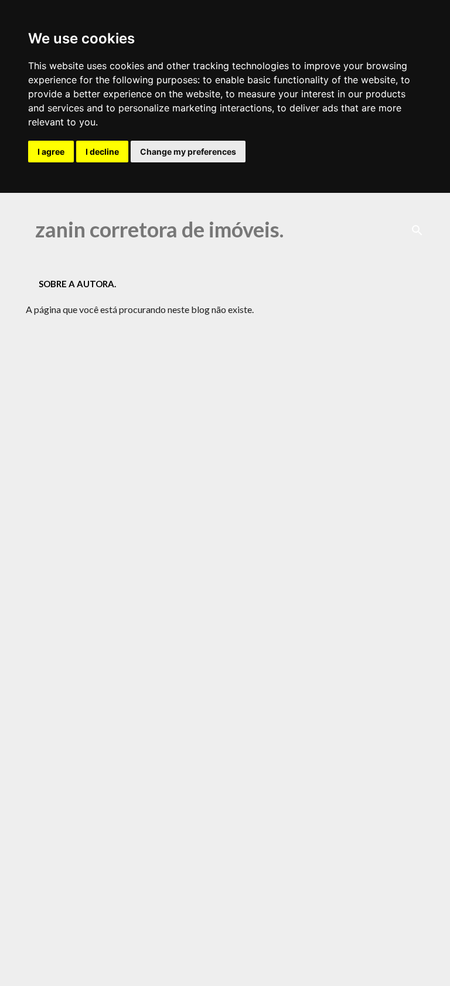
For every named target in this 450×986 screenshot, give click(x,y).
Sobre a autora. (77, 283)
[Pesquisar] (417, 230)
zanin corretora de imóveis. (159, 229)
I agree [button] (51, 152)
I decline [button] (102, 152)
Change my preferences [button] (188, 152)
